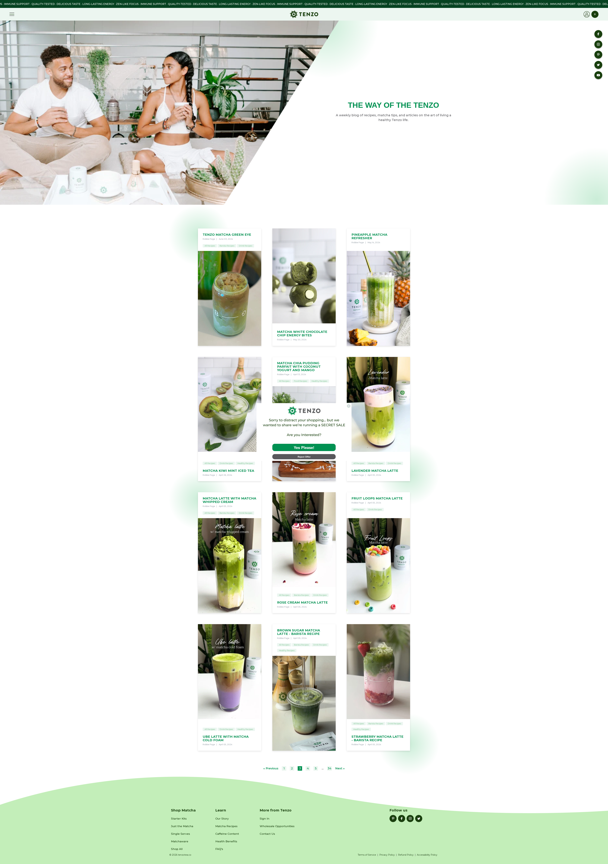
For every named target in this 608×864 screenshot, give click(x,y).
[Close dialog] (348, 406)
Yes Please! (304, 447)
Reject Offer (304, 456)
